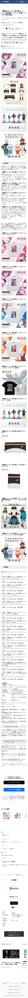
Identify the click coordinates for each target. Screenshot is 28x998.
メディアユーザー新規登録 (14, 789)
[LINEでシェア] (12, 28)
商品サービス (5, 835)
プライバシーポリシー (14, 983)
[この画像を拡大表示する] (6, 815)
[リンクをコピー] (19, 28)
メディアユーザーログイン (14, 782)
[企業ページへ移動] (14, 889)
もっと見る (24, 944)
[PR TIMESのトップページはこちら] (6, 1)
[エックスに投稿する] (6, 28)
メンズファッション (16, 841)
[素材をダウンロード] (16, 28)
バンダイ (4, 848)
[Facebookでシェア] (9, 28)
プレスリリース (10, 874)
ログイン (17, 1)
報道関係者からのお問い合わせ (14, 986)
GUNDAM (11, 848)
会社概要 (5, 983)
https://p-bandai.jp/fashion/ (15, 763)
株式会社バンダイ (20, 874)
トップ (3, 874)
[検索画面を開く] (26, 2)
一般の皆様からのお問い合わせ (14, 992)
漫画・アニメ (5, 841)
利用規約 (23, 983)
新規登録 (22, 1)
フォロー (14, 903)
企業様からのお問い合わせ (14, 989)
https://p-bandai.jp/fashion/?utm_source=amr (14, 41)
